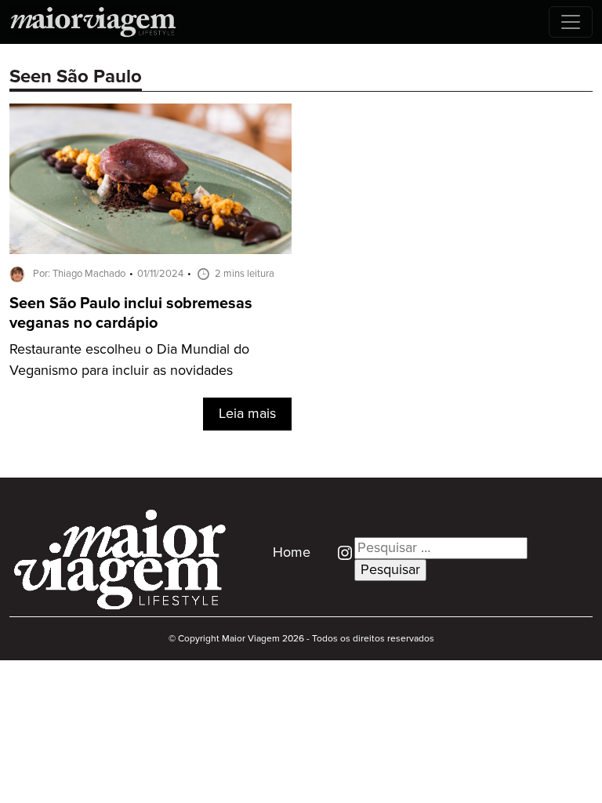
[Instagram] (339, 552)
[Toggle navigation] (571, 22)
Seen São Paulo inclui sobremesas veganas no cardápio (130, 313)
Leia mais (247, 414)
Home (291, 552)
